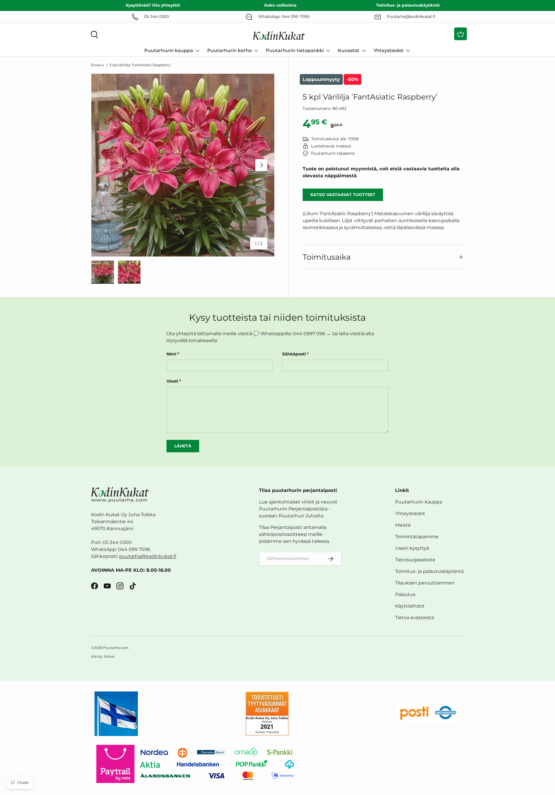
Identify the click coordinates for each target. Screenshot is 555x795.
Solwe (109, 656)
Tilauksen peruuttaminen (424, 583)
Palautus (405, 594)
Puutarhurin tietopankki (295, 50)
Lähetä (182, 446)
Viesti (172, 381)
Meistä (402, 525)
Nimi (171, 354)
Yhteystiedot (388, 50)
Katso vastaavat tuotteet (342, 194)
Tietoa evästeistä (414, 617)
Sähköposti (294, 354)
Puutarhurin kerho (229, 50)
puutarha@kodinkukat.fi (147, 556)
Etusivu (97, 65)
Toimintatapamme (417, 536)
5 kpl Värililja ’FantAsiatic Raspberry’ (140, 65)
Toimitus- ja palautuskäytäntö (429, 571)
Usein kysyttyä (412, 548)
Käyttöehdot (410, 606)
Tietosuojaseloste (415, 559)
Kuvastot (348, 50)
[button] (460, 33)
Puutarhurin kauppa (168, 50)
